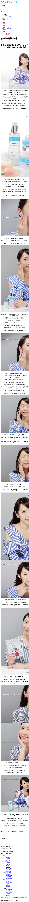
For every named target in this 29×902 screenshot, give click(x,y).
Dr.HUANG (6, 15)
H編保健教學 (9, 889)
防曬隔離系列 (9, 869)
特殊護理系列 (9, 868)
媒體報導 (8, 860)
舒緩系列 (8, 864)
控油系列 (8, 865)
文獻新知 (8, 886)
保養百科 (8, 885)
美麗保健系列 (9, 871)
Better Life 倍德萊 (7, 17)
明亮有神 (8, 874)
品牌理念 (8, 858)
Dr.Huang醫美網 (20, 195)
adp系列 (8, 867)
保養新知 (5, 18)
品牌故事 (5, 14)
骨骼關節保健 (9, 875)
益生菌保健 (8, 876)
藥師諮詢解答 (9, 892)
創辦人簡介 (8, 857)
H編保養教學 (9, 881)
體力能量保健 (9, 878)
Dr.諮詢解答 (9, 883)
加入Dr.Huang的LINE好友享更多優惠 (16, 825)
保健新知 (5, 19)
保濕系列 (8, 862)
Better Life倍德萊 (7, 28)
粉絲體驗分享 (9, 882)
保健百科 (8, 893)
